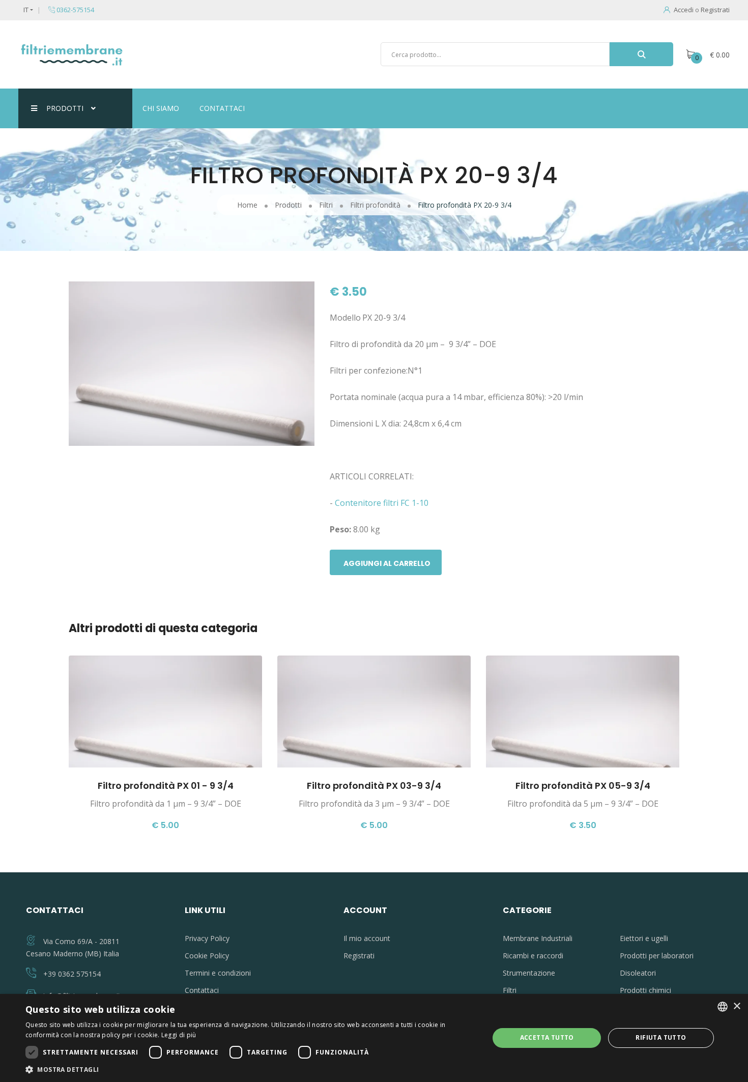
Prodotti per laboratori (657, 955)
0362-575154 (74, 9)
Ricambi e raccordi (533, 955)
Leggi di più (178, 1035)
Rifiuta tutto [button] (661, 1037)
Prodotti (64, 108)
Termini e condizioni (218, 973)
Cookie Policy (207, 955)
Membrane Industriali (537, 938)
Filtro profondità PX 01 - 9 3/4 (166, 785)
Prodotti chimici (645, 990)
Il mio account (366, 938)
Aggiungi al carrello (386, 563)
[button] (250, 1069)
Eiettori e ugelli (644, 938)
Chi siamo (160, 108)
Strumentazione (529, 973)
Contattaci (222, 108)
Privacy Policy (207, 938)
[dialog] (374, 1038)
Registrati (715, 9)
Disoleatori (638, 973)
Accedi (684, 9)
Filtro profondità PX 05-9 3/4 (582, 785)
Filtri (509, 990)
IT (25, 9)
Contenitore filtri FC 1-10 (382, 502)
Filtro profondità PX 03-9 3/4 (374, 785)
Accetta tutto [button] (547, 1037)
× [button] (736, 1006)
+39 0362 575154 (72, 974)
